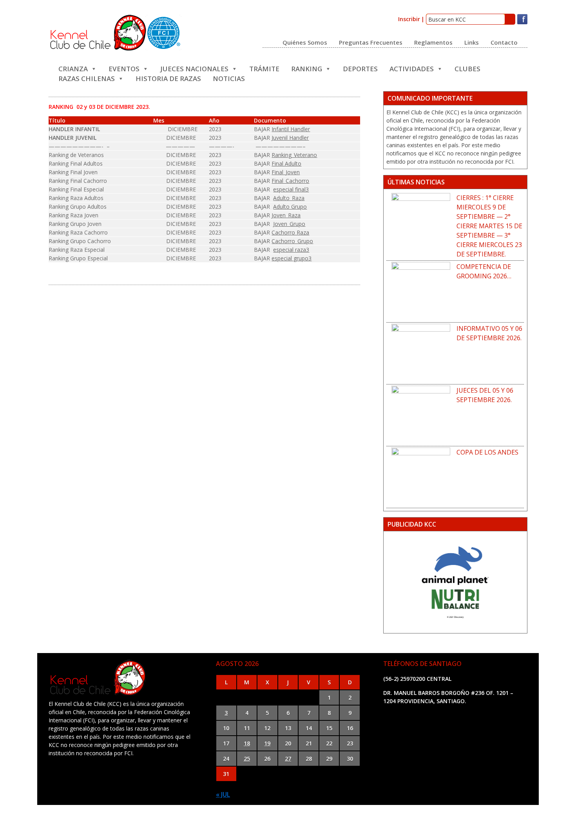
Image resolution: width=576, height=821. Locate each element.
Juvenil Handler (290, 137)
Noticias (229, 77)
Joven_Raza (286, 215)
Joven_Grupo (289, 223)
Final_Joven (286, 172)
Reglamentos (433, 41)
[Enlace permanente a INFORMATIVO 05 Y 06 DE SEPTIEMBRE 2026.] (421, 353)
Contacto (504, 41)
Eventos (124, 68)
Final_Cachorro (290, 180)
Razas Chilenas (86, 77)
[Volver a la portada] (115, 49)
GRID (360, 813)
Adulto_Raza (288, 198)
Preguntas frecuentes (370, 41)
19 (267, 743)
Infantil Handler (291, 129)
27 (288, 758)
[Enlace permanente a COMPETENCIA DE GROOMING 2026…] (421, 291)
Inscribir (409, 19)
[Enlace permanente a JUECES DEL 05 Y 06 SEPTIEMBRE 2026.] (421, 415)
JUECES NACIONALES (194, 68)
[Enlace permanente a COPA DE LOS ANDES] (421, 476)
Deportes (360, 68)
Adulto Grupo (290, 206)
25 (247, 758)
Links (471, 41)
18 (247, 743)
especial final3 (291, 189)
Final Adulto (286, 163)
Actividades (411, 68)
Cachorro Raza (290, 232)
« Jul (223, 794)
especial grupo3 (292, 258)
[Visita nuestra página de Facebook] (522, 22)
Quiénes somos (305, 41)
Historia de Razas (168, 77)
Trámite (264, 68)
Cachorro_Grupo (292, 241)
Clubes (467, 68)
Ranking (306, 68)
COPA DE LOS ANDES (487, 452)
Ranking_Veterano (294, 155)
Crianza (73, 68)
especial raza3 (291, 249)
